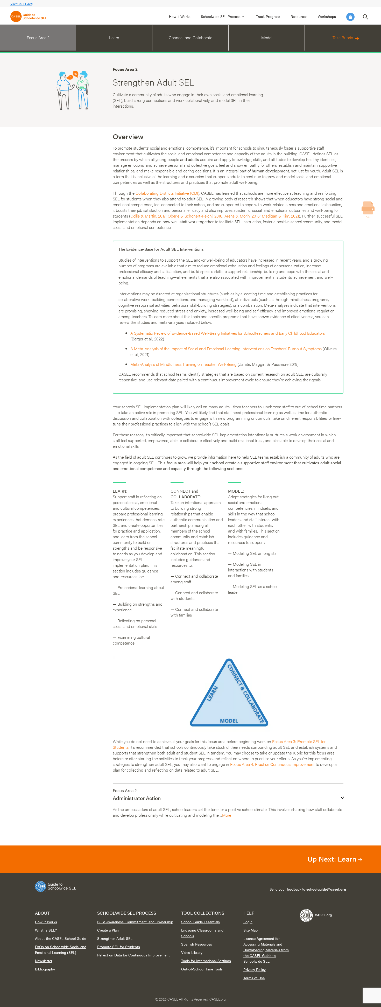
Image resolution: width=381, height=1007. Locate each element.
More (226, 815)
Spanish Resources (196, 944)
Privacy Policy (254, 969)
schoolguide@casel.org (326, 889)
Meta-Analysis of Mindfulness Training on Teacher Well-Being (183, 364)
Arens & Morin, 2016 (242, 216)
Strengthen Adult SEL (114, 938)
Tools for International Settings (206, 960)
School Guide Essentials (200, 921)
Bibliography (45, 968)
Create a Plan (108, 930)
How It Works (46, 921)
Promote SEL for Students (118, 946)
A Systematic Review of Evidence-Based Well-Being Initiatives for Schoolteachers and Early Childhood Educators (227, 333)
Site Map (250, 930)
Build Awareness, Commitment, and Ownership (135, 921)
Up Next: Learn (332, 858)
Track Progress (268, 16)
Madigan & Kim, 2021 (280, 216)
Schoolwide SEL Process (221, 16)
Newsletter (43, 960)
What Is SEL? (46, 930)
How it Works (179, 16)
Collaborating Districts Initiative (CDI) (167, 193)
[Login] (350, 17)
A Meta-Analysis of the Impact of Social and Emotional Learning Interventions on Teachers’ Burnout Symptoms (226, 349)
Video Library (191, 952)
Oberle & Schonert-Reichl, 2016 (195, 216)
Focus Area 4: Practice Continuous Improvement (272, 764)
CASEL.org (217, 999)
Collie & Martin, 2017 (148, 216)
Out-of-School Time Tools (202, 968)
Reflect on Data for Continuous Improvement (133, 954)
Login (350, 17)
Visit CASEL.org (21, 3)
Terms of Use (254, 977)
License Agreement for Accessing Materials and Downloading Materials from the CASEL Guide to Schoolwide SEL (266, 950)
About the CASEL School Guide (60, 938)
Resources (299, 16)
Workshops (327, 16)
